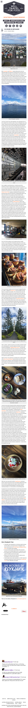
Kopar (18, 547)
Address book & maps (11, 698)
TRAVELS (24, 702)
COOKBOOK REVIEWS (10, 703)
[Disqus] (14, 640)
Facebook (10, 26)
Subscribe (6, 26)
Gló (15, 547)
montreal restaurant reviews (8, 702)
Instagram (21, 26)
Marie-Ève (18, 412)
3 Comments (14, 608)
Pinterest (17, 26)
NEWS (16, 703)
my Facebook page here (21, 598)
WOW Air (11, 71)
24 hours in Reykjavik (11, 29)
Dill (13, 547)
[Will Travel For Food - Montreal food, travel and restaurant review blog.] (14, 9)
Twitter (13, 26)
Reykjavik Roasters (20, 298)
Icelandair (5, 71)
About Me (4, 698)
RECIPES (20, 703)
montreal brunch (18, 702)
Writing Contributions (21, 698)
